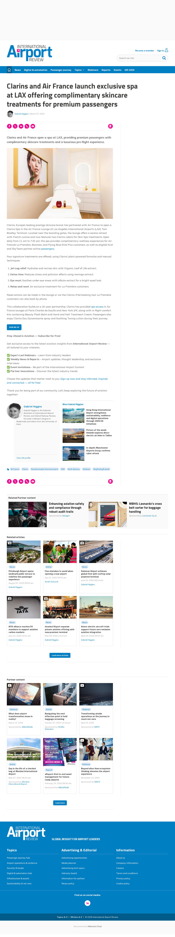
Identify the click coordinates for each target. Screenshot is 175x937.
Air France (15, 469)
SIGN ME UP (14, 327)
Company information (127, 863)
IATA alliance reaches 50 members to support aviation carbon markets (23, 629)
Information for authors (73, 878)
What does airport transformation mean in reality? (21, 716)
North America (74, 469)
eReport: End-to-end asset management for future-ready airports (58, 776)
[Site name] (29, 60)
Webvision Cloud (95, 926)
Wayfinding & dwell (101, 469)
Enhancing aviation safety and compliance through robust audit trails (66, 507)
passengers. (48, 248)
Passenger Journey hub (18, 857)
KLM (63, 469)
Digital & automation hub (19, 873)
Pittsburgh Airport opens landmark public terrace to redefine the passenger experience (22, 575)
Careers (120, 868)
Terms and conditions (127, 873)
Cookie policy (123, 883)
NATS (97, 727)
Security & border (15, 868)
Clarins (25, 469)
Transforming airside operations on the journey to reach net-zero (95, 716)
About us (120, 857)
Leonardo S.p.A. (149, 515)
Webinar (14, 709)
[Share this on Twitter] (15, 126)
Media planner (69, 863)
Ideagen (66, 515)
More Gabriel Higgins (73, 404)
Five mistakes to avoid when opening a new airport (59, 572)
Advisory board (69, 873)
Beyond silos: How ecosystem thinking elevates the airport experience (95, 771)
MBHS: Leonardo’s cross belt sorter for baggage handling (145, 507)
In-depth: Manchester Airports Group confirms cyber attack (98, 450)
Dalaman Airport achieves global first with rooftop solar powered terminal (96, 573)
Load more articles (60, 655)
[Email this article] (32, 126)
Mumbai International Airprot (19, 783)
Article (49, 567)
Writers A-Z (76, 917)
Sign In (160, 50)
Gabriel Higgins (21, 114)
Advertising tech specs (73, 868)
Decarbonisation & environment (44, 469)
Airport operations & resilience (22, 863)
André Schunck (51, 581)
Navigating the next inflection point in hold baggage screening (56, 716)
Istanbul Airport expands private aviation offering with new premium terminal (59, 629)
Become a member (144, 50)
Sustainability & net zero (19, 883)
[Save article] (110, 126)
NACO (97, 782)
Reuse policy (68, 883)
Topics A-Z (62, 917)
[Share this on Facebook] (9, 126)
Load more (60, 802)
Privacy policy (123, 878)
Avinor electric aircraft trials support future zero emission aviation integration (95, 629)
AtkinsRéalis (27, 727)
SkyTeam (86, 469)
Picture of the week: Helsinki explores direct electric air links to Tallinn (99, 433)
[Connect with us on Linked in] (87, 903)
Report (49, 770)
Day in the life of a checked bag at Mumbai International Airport (23, 771)
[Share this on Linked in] (21, 126)
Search (164, 57)
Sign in (75, 120)
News (12, 567)
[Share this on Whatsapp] (26, 126)
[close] (112, 120)
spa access (97, 306)
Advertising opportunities (74, 857)
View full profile (23, 458)
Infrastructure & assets (18, 878)
